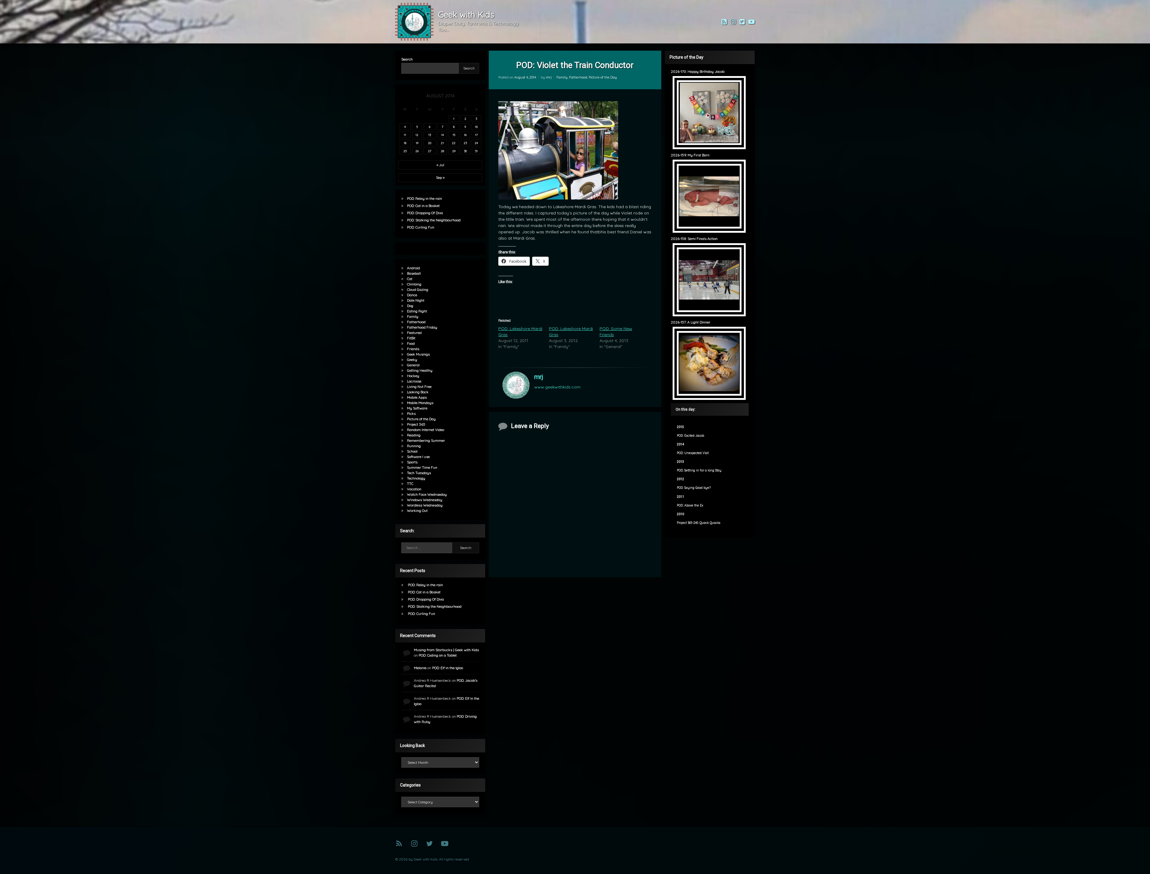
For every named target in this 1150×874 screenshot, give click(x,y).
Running (414, 446)
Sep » (440, 177)
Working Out (417, 510)
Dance (412, 295)
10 (476, 126)
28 (442, 151)
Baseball (414, 273)
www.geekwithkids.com (557, 387)
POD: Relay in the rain (424, 198)
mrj (549, 77)
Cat (409, 278)
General (413, 365)
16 (465, 135)
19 (417, 143)
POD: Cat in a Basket (423, 205)
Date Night (415, 300)
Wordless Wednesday (425, 505)
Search (407, 59)
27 (429, 151)
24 (476, 143)
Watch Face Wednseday (427, 494)
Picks (411, 413)
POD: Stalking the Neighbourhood (434, 220)
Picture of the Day (603, 77)
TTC (410, 483)
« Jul (440, 165)
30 (465, 151)
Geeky (412, 359)
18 (405, 143)
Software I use (418, 456)
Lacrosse (414, 381)
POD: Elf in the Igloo (447, 668)
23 (465, 143)
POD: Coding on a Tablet (438, 655)
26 (417, 151)
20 (429, 143)
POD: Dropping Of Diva (425, 213)
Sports (412, 462)
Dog (410, 305)
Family (562, 77)
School (412, 451)
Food (411, 343)
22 (454, 143)
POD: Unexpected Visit (693, 453)
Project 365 (416, 424)
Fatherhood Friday (422, 327)
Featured (414, 332)
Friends (413, 349)
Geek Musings (418, 354)
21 (442, 143)
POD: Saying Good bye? (694, 488)
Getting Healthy (419, 370)
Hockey (413, 376)
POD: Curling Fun (420, 227)
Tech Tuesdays (419, 473)
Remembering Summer (426, 440)
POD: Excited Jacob (690, 436)
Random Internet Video (425, 429)
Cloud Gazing (417, 289)
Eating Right (417, 311)
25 (405, 151)
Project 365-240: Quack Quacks (698, 523)
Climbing (414, 284)
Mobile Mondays (420, 402)
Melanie (420, 668)
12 (416, 135)
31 (476, 151)
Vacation (414, 489)
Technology (416, 478)
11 (405, 135)
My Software (417, 408)
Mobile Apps (417, 397)
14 (442, 135)
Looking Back (418, 392)
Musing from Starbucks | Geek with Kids (446, 650)
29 (454, 151)
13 (429, 135)
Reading (413, 435)
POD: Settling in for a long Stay (699, 470)
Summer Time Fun (422, 467)
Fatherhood (578, 77)
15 (454, 135)
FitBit (411, 338)
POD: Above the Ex (690, 505)
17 (476, 135)
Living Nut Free (419, 386)
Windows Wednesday (424, 500)
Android (413, 268)
